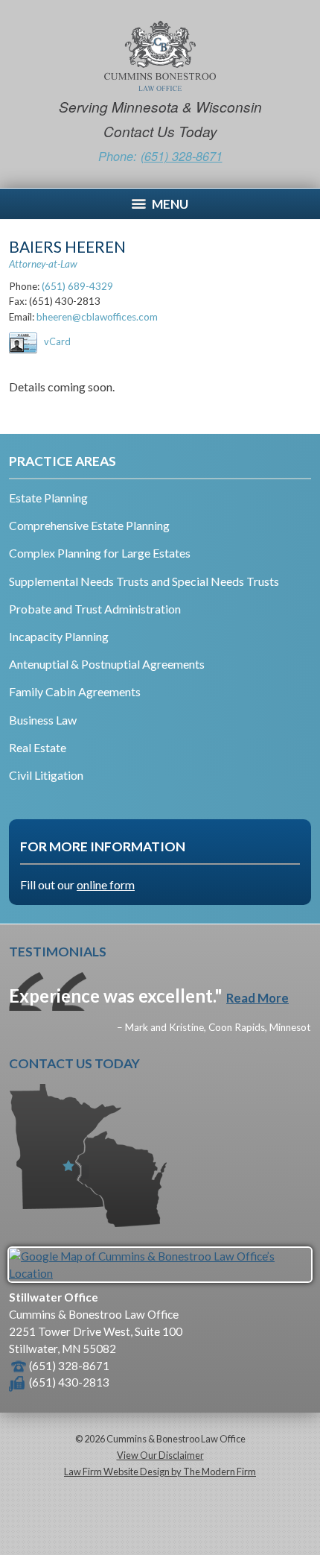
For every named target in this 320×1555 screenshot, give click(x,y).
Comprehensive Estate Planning (89, 525)
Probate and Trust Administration (95, 609)
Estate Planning (48, 498)
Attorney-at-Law (43, 264)
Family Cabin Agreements (75, 691)
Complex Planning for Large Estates (100, 553)
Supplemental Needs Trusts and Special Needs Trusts (144, 581)
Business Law (43, 720)
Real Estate (37, 747)
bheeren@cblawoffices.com (97, 317)
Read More (257, 998)
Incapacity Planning (59, 636)
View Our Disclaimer (160, 1455)
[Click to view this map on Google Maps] (160, 1273)
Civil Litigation (46, 775)
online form (106, 884)
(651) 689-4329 (77, 286)
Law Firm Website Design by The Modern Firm (160, 1471)
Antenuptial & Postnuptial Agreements (107, 664)
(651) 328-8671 (182, 156)
